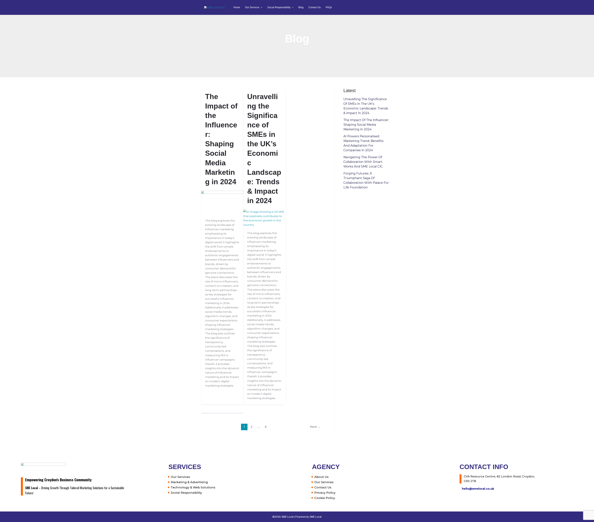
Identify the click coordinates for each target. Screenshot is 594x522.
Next (315, 426)
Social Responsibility (279, 7)
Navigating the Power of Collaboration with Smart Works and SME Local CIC (363, 161)
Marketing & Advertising (189, 482)
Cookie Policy (324, 498)
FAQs (329, 7)
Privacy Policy (325, 492)
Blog (300, 7)
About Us (321, 477)
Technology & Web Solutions (193, 487)
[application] (260, 7)
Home (236, 7)
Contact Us (314, 7)
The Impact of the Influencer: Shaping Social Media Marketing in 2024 (366, 124)
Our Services (252, 7)
